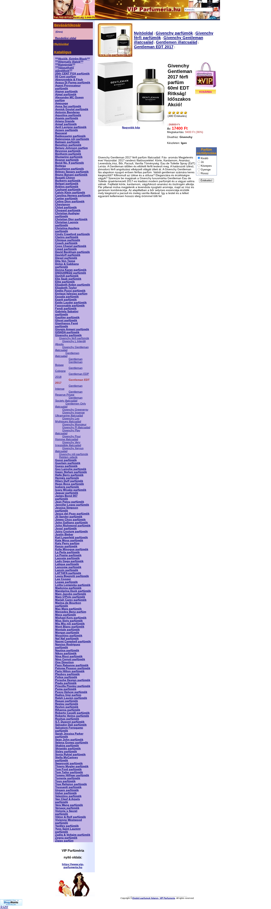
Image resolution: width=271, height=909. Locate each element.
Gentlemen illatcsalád (67, 355)
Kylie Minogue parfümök (71, 549)
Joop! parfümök (66, 528)
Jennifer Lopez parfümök (72, 504)
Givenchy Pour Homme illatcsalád (68, 438)
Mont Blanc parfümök (69, 626)
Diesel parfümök (66, 257)
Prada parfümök (66, 683)
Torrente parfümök (67, 778)
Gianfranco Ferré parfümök (66, 325)
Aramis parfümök (66, 118)
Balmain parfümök (67, 142)
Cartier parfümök (66, 198)
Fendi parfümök (66, 308)
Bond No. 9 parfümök (69, 162)
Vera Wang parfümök (69, 805)
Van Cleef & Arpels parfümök (67, 801)
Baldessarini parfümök (70, 136)
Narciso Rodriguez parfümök (67, 646)
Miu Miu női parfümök (70, 623)
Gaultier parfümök (67, 317)
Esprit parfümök (66, 299)
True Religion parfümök (71, 784)
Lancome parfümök (68, 567)
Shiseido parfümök (68, 748)
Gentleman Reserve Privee (69, 393)
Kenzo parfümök (66, 546)
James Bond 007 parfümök (66, 497)
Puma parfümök (65, 689)
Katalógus (62, 52)
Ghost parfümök (66, 320)
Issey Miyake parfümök (70, 489)
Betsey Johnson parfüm (71, 147)
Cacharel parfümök (68, 189)
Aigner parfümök (66, 91)
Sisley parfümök (66, 751)
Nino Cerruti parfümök (70, 659)
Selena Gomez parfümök (71, 742)
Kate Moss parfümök (69, 540)
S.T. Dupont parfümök (70, 721)
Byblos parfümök (66, 186)
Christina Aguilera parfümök (67, 230)
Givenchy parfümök (68, 335)
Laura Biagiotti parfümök (72, 576)
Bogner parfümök (67, 159)
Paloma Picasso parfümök (72, 668)
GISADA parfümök (67, 332)
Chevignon (62, 204)
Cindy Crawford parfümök (72, 234)
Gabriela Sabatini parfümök (66, 313)
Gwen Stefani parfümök (71, 472)
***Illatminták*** (65, 64)
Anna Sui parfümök (68, 106)
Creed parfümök (66, 249)
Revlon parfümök (66, 706)
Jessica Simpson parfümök (66, 509)
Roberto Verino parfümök (72, 715)
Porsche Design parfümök (72, 680)
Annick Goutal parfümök (71, 109)
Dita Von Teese (65, 260)
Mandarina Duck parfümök (73, 590)
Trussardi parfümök (68, 787)
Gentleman (76, 359)
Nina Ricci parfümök (69, 656)
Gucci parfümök (66, 460)
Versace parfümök (67, 808)
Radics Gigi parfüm (68, 695)
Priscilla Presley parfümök (72, 686)
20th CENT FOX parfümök (72, 73)
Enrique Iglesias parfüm (71, 293)
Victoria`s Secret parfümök (66, 812)
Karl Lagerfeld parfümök (71, 537)
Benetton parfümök (68, 145)
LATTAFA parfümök (68, 573)
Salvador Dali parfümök (71, 724)
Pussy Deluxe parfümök (71, 692)
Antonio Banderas (67, 112)
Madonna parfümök (68, 588)
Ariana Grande (65, 121)
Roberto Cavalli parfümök (72, 712)
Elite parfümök (65, 281)
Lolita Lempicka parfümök (72, 585)
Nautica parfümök (67, 650)
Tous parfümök (65, 781)
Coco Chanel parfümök (70, 246)
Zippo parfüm (64, 840)
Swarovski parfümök (69, 763)
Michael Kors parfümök (70, 617)
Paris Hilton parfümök (70, 671)
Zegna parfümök (66, 837)
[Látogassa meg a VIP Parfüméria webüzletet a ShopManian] (11, 904)
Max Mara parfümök (68, 608)
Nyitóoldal (143, 33)
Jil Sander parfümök (68, 516)
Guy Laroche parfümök (70, 469)
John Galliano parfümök (71, 522)
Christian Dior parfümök (71, 219)
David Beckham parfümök (72, 252)
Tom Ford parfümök (68, 769)
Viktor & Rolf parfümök (70, 816)
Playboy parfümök (67, 674)
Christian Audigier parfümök (67, 215)
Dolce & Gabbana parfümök (67, 265)
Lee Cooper (63, 579)
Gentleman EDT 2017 (153, 47)
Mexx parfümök (65, 614)
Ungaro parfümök (67, 790)
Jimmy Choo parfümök (70, 519)
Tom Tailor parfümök (69, 772)
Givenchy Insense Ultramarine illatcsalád (70, 414)
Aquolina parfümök (68, 115)
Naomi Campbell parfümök (73, 641)
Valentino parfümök (68, 796)
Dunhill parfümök (67, 275)
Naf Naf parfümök (67, 638)
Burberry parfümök (68, 180)
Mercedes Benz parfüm (70, 611)
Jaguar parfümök (66, 492)
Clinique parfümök (67, 240)
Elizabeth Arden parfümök (72, 284)
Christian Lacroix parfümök (66, 224)
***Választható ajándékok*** (64, 69)
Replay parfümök (66, 703)
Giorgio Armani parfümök (72, 329)
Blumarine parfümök (69, 156)
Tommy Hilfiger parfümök (72, 775)
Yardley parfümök (67, 825)
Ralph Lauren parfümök (71, 698)
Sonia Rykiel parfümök (70, 754)
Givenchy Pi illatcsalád (76, 427)
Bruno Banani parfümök (71, 174)
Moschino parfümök (68, 635)
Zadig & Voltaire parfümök (72, 834)
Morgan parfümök (67, 632)
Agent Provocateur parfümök (68, 87)
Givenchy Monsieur (74, 424)
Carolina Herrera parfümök (73, 195)
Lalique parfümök (67, 564)
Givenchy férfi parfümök (74, 338)
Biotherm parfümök (68, 153)
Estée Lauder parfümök (71, 302)
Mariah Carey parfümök (70, 599)
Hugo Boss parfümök (69, 483)
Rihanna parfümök (67, 709)
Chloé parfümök (66, 207)
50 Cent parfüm (65, 76)
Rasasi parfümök (66, 700)
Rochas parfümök (67, 718)
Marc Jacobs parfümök (70, 593)
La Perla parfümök (67, 552)
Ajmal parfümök (65, 94)
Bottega (60, 165)
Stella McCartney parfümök (66, 759)
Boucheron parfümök (69, 168)
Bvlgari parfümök (66, 183)
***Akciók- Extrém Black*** (72, 58)
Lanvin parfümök (66, 570)
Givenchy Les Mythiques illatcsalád (68, 420)
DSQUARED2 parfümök (70, 272)
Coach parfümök (66, 243)
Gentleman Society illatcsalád (69, 399)
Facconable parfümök (70, 305)
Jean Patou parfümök (69, 501)
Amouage (61, 103)
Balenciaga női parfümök (72, 139)
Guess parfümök (66, 466)
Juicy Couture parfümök (71, 531)
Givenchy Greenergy (75, 409)
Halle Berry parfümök (69, 475)
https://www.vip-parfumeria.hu (73, 866)
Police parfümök (66, 677)
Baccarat (61, 133)
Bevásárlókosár (67, 25)
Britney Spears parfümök (72, 171)
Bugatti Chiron (65, 177)
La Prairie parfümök (68, 555)
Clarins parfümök (66, 237)
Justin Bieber (64, 534)
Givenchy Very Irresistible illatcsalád (68, 444)
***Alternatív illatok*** (69, 61)
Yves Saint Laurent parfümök (68, 830)
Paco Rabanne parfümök (71, 665)
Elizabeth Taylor (66, 287)
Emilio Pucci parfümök (70, 290)
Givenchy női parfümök (73, 454)
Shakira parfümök (67, 745)
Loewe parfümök (66, 582)
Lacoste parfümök (67, 558)
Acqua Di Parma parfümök (72, 82)
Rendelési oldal (65, 38)
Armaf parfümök (66, 124)
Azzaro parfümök (66, 130)
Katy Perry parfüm (67, 543)
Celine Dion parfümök (70, 201)
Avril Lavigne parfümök (70, 127)
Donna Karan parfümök (70, 269)
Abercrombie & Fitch (69, 79)
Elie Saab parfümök (68, 278)
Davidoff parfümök (67, 255)
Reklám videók (68, 457)
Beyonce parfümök (68, 150)
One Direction (64, 662)
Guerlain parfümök (67, 463)
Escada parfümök (67, 296)
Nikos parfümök (66, 653)
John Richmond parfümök (72, 525)
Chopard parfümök (68, 210)
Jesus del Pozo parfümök (72, 513)
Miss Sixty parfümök (69, 620)
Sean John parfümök (69, 739)
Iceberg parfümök (67, 486)
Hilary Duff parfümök (69, 480)
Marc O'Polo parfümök (70, 596)
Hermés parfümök (67, 478)
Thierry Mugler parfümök (71, 766)
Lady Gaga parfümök (69, 561)
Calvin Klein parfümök (70, 192)
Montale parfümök (67, 629)
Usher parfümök (66, 793)
